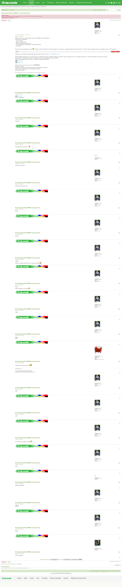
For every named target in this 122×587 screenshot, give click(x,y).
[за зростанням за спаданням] (74, 559)
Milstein (96, 155)
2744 (100, 548)
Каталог (38, 2)
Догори (119, 103)
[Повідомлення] (15, 36)
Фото (43, 2)
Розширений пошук (120, 10)
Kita (95, 28)
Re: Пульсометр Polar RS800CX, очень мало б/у (27, 92)
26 (99, 157)
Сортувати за (61, 559)
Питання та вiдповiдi (61, 2)
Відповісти (4, 20)
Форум (31, 2)
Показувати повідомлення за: (45, 559)
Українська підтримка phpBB (67, 573)
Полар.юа (50, 54)
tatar (95, 475)
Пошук (117, 10)
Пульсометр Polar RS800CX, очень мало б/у (15, 13)
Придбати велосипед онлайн (84, 2)
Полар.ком (57, 54)
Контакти (71, 2)
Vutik (95, 353)
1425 (100, 30)
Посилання (50, 2)
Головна (25, 2)
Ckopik (17, 553)
